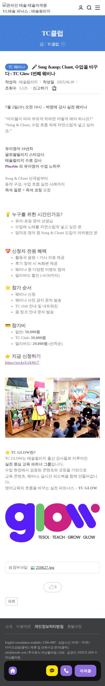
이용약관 (23, 627)
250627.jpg (45, 567)
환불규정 (74, 627)
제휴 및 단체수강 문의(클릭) (50, 647)
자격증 (85, 671)
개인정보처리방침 (48, 627)
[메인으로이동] (42, 44)
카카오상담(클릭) (17, 647)
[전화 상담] (66, 670)
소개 (8, 627)
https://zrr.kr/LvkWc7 (22, 363)
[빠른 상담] (52, 670)
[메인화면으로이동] (28, 8)
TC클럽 (53, 44)
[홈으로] (13, 671)
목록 (11, 601)
